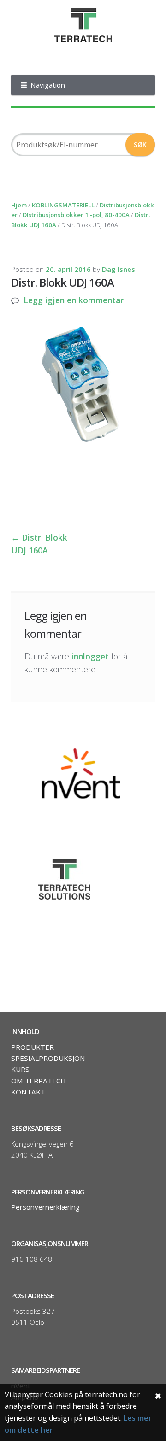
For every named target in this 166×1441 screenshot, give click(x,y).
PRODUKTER (32, 1047)
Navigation (47, 84)
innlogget (90, 656)
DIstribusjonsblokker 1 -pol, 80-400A (76, 215)
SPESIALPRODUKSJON (48, 1058)
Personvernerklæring (45, 1207)
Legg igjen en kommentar (74, 300)
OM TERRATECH (38, 1080)
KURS (20, 1069)
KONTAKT (28, 1091)
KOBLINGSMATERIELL (63, 205)
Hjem (19, 205)
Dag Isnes (118, 269)
